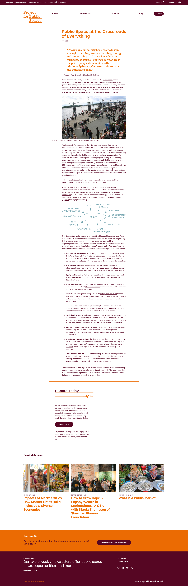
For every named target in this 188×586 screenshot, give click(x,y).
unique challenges (114, 327)
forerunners (108, 80)
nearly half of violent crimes (78, 152)
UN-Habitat (94, 75)
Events (115, 14)
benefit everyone (105, 275)
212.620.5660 (122, 542)
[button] (56, 14)
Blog (140, 14)
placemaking (67, 195)
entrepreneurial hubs (108, 294)
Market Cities (79, 308)
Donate (159, 13)
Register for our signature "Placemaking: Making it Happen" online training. (36, 2)
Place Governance (92, 287)
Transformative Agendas (106, 246)
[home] (33, 17)
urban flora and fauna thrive (114, 165)
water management (70, 163)
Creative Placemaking (89, 265)
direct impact (118, 320)
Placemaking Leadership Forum (112, 236)
